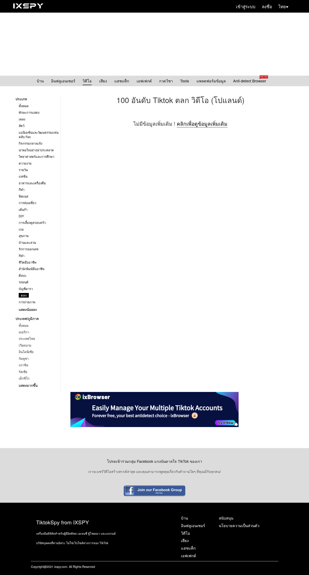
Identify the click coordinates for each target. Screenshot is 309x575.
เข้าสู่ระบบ (245, 6)
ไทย (282, 6)
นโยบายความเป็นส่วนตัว (239, 525)
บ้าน (40, 80)
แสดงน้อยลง (28, 309)
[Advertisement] (154, 44)
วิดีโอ (87, 80)
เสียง (103, 80)
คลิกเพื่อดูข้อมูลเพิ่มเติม (202, 123)
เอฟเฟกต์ (144, 80)
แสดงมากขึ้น (28, 385)
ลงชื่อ (267, 6)
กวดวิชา (166, 80)
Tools (184, 80)
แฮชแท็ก (121, 80)
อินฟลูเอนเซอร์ (63, 80)
